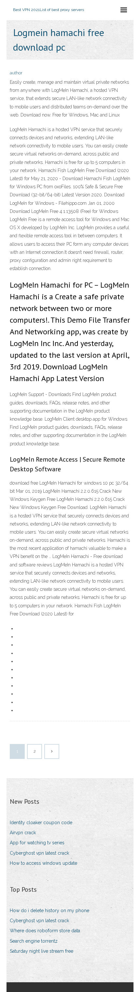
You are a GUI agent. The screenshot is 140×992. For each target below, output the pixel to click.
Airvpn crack (23, 832)
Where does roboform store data (45, 930)
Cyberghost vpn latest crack (39, 853)
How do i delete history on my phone (49, 910)
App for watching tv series (37, 842)
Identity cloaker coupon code (41, 822)
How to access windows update (43, 863)
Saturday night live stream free (41, 951)
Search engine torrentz (34, 941)
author (16, 72)
